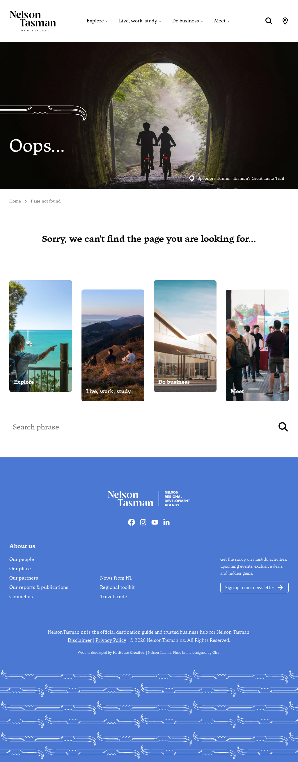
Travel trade (113, 596)
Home (15, 201)
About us (22, 546)
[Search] (269, 21)
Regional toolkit (117, 587)
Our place (20, 568)
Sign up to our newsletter (249, 587)
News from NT (116, 578)
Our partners (23, 578)
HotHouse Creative (128, 653)
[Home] (28, 21)
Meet (220, 21)
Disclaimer (80, 640)
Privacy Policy (110, 640)
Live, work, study (138, 21)
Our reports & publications (38, 587)
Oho (215, 653)
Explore (95, 21)
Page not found (46, 201)
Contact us (21, 596)
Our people (21, 559)
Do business (185, 21)
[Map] (285, 21)
